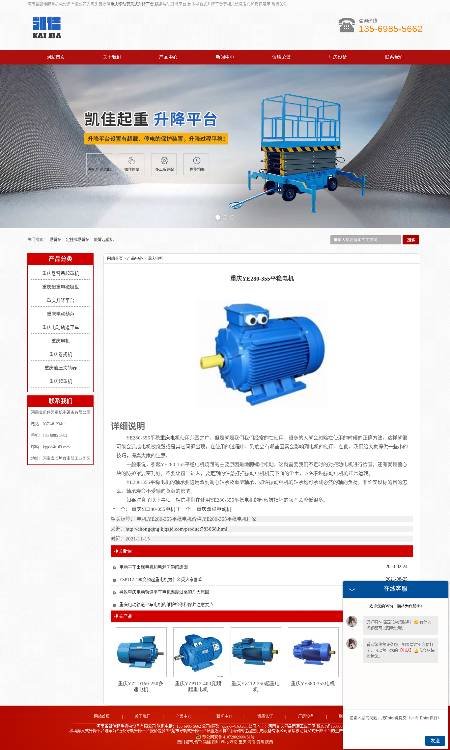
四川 (216, 742)
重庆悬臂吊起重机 (60, 273)
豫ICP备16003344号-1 (335, 726)
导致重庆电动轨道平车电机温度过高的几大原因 (164, 591)
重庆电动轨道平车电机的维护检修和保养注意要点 (166, 604)
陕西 (269, 742)
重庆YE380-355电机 (153, 509)
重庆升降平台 (60, 300)
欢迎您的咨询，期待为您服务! (395, 606)
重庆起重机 (60, 381)
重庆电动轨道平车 (60, 327)
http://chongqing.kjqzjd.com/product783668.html (176, 529)
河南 (251, 742)
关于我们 (112, 57)
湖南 (234, 742)
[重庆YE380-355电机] (313, 652)
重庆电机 (60, 340)
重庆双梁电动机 (213, 509)
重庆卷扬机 (60, 354)
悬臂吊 (56, 240)
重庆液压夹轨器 (60, 367)
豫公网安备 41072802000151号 (228, 737)
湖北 (225, 742)
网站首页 (55, 57)
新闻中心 (225, 57)
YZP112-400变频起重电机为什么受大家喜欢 (160, 579)
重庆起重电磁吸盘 (60, 287)
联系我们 (394, 57)
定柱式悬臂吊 (78, 240)
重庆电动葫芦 (60, 314)
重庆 (242, 742)
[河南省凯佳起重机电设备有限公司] (46, 36)
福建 (207, 742)
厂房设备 (337, 57)
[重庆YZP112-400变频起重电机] (198, 652)
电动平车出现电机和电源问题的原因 (153, 566)
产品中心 (168, 57)
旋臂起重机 (104, 240)
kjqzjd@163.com (56, 447)
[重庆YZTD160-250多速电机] (141, 652)
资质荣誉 (281, 57)
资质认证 (265, 716)
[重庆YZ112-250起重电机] (255, 652)
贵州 (260, 742)
